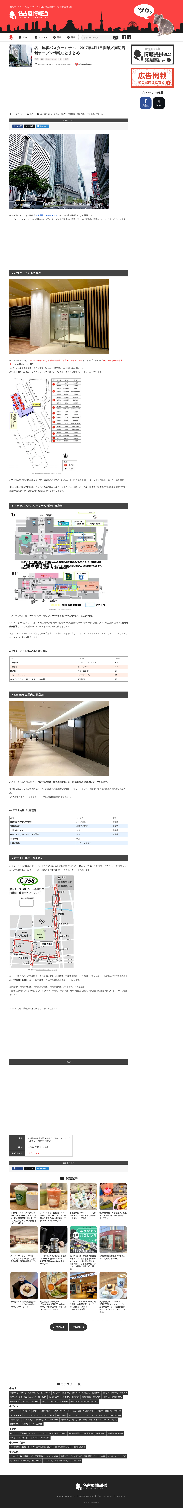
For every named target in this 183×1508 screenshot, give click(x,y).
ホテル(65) (33, 1433)
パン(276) (24, 1424)
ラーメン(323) (15, 1415)
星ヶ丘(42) (42, 1397)
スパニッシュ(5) (75, 1415)
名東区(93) (64, 1401)
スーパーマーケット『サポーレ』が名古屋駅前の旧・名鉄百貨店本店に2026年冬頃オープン (23, 1258)
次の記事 (77, 1327)
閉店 (73, 37)
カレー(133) (108, 1415)
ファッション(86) (51, 1456)
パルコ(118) (48, 1460)
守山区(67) (74, 1401)
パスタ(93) (41, 1415)
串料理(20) (99, 1411)
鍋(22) (74, 1420)
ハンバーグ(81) (28, 1420)
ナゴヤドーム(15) (17, 1438)
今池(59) (123, 1393)
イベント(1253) (16, 1456)
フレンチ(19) (61, 1415)
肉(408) (118, 1415)
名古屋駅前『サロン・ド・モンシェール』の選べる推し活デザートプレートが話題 (83, 1215)
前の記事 (60, 1327)
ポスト (31, 126)
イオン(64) (76, 1460)
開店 (59, 37)
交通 (42, 59)
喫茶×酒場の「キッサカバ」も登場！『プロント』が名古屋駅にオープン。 (113, 1215)
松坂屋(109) (36, 1460)
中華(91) (117, 1411)
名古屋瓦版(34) (79, 1447)
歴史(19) (23, 1433)
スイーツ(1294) (36, 1424)
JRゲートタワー (34, 1153)
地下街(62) (14, 1460)
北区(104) (106, 1397)
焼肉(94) (39, 1420)
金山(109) (66, 1393)
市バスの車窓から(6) (63, 1447)
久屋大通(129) (33, 1393)
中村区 (66, 59)
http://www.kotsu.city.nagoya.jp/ (50, 473)
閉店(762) (39, 1456)
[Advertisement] (68, 90)
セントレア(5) (31, 1438)
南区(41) (54, 1401)
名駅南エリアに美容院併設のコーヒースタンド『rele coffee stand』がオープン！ (23, 1304)
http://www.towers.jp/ (64, 609)
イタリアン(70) (29, 1415)
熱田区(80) (14, 1401)
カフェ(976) (112, 1420)
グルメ (25, 37)
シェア (19, 126)
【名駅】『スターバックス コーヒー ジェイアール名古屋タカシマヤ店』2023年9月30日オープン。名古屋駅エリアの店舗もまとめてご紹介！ (23, 1218)
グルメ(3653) (15, 1411)
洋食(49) (108, 1411)
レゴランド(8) (44, 1438)
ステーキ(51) (15, 1420)
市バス (48, 59)
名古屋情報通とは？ (86, 1496)
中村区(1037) (54, 1397)
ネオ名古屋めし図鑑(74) (19, 1447)
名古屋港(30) (88, 1433)
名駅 (60, 59)
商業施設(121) (89, 1456)
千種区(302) (86, 1397)
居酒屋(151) (65, 1420)
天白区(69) (85, 1401)
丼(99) (66, 1411)
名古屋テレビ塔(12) (115, 1433)
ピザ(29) (51, 1415)
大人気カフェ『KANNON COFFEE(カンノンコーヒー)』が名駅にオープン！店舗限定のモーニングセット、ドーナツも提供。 (113, 1307)
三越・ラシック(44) (62, 1460)
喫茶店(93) (14, 1424)
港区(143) (45, 1401)
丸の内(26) (86, 1393)
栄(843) (23, 1393)
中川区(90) (35, 1401)
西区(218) (97, 1397)
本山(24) (32, 1397)
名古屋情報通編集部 (85, 64)
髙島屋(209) (25, 1460)
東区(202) (75, 1397)
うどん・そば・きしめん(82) (82, 1411)
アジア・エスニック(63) (92, 1415)
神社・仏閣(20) (60, 1433)
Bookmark (43, 126)
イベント (43, 37)
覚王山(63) (23, 1397)
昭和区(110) (117, 1397)
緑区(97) (94, 1401)
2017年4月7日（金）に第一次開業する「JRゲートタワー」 (56, 360)
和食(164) (26, 1411)
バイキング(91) (100, 1420)
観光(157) (14, 1433)
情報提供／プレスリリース (66, 1496)
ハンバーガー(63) (51, 1420)
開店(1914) (28, 1456)
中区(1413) (65, 1397)
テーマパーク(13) (46, 1433)
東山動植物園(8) (75, 1433)
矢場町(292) (45, 1393)
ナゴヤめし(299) (85, 1420)
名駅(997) (14, 1393)
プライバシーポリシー (105, 1496)
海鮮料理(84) (46, 1411)
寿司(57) (35, 1411)
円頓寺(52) (96, 1393)
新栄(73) (106, 1393)
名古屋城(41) (100, 1433)
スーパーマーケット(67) (117, 1456)
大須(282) (56, 1393)
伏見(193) (76, 1393)
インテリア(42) (76, 1456)
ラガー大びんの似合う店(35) (42, 1447)
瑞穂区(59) (25, 1401)
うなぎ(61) (57, 1411)
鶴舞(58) (114, 1393)
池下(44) (13, 1397)
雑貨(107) (64, 1456)
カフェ (54, 59)
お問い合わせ (121, 1496)
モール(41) (101, 1456)
